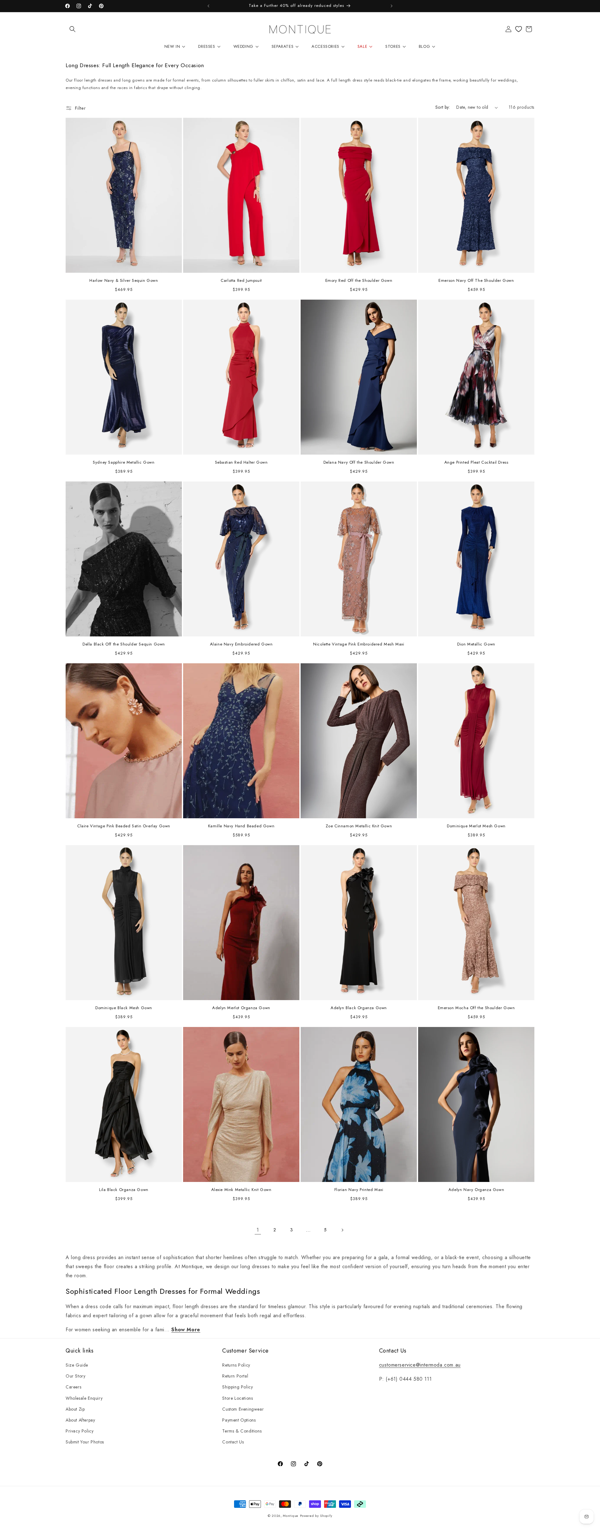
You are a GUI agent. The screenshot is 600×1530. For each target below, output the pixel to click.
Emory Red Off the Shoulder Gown (358, 280)
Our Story (75, 1376)
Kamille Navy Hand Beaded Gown (241, 826)
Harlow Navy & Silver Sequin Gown (123, 280)
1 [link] (258, 1229)
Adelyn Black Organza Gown (359, 1008)
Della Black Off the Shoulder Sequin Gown (123, 644)
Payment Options (239, 1420)
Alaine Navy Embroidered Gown (241, 644)
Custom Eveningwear (243, 1409)
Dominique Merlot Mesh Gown (476, 826)
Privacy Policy (79, 1431)
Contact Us (233, 1442)
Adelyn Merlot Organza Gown (241, 1008)
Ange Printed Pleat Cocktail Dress (476, 462)
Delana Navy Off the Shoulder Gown (358, 462)
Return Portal (235, 1376)
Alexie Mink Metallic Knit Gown (241, 1190)
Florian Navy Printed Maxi (358, 1190)
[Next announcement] (391, 6)
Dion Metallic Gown (476, 644)
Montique (290, 1515)
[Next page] (342, 1230)
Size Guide (77, 1365)
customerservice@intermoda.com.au (420, 1364)
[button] (72, 29)
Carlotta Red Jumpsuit (241, 280)
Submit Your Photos (85, 1442)
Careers (73, 1387)
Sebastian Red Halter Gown (241, 462)
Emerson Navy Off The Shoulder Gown (476, 280)
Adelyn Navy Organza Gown (476, 1190)
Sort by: (442, 107)
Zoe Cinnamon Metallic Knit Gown (359, 826)
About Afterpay (80, 1420)
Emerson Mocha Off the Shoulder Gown (476, 1008)
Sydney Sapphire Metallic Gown (123, 462)
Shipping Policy (237, 1387)
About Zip (75, 1409)
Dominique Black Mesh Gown (123, 1008)
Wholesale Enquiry (84, 1398)
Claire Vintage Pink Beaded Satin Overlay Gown (123, 826)
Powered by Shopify (316, 1515)
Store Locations (237, 1398)
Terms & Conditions (242, 1431)
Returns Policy (236, 1365)
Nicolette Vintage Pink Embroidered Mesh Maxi (358, 644)
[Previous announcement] (208, 6)
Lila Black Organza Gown (123, 1190)
